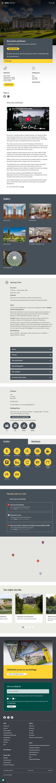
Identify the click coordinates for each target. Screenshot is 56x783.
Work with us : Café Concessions (36, 737)
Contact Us (50, 770)
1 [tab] (23, 627)
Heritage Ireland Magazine (34, 759)
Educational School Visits (34, 750)
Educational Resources (34, 752)
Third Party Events (7, 760)
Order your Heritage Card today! (16, 674)
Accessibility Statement (8, 770)
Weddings (5, 757)
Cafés (4, 744)
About (31, 723)
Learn (30, 743)
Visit (4, 723)
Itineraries (5, 742)
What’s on (5, 728)
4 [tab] (33, 627)
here (23, 186)
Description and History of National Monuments (39, 745)
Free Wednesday (6, 737)
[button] (43, 542)
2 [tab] (26, 627)
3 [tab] (29, 627)
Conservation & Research (34, 747)
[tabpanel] (29, 608)
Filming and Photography (8, 764)
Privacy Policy (12, 703)
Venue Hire (6, 755)
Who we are (31, 728)
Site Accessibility (7, 730)
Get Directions (36, 82)
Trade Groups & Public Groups (9, 735)
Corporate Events (7, 762)
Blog (30, 757)
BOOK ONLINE (13, 48)
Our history (31, 730)
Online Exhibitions (33, 754)
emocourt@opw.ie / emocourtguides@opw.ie (22, 404)
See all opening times (12, 56)
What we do (31, 726)
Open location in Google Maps (20, 417)
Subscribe (10, 706)
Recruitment (7, 749)
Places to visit (6, 726)
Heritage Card (6, 739)
